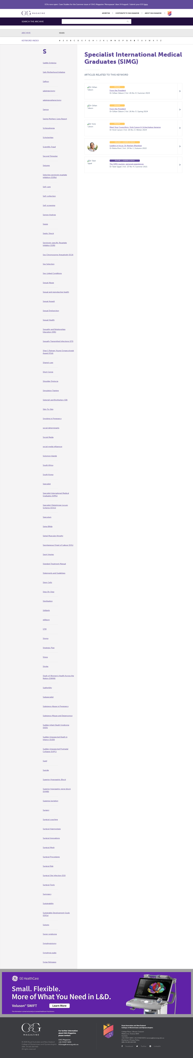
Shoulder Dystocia (50, 381)
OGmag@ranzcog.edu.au (68, 1044)
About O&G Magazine (153, 13)
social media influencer (52, 446)
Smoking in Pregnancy (52, 418)
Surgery (46, 810)
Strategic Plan (48, 648)
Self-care (47, 187)
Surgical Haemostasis (52, 829)
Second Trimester (50, 156)
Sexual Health (48, 320)
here (146, 4)
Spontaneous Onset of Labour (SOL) (58, 545)
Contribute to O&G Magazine (127, 13)
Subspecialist (48, 697)
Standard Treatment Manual (54, 564)
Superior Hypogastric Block (54, 779)
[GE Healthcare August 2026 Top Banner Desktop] (96, 993)
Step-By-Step (48, 592)
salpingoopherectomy (52, 100)
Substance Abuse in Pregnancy (56, 706)
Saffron (46, 81)
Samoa (46, 109)
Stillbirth (46, 610)
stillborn (46, 620)
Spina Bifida (47, 526)
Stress (45, 657)
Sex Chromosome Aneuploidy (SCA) (58, 255)
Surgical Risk (48, 866)
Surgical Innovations (51, 838)
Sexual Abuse (48, 283)
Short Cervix (48, 372)
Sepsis (45, 224)
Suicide (46, 770)
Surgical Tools (49, 885)
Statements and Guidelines (54, 573)
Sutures (46, 925)
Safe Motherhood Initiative (54, 72)
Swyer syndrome (50, 934)
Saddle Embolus (49, 63)
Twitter (143, 1046)
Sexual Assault (49, 301)
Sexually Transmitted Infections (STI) (58, 341)
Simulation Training (51, 391)
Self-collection (49, 196)
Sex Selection (48, 264)
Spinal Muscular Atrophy (53, 536)
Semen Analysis (49, 215)
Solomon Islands (50, 456)
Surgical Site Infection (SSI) (54, 875)
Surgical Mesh (48, 847)
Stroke (45, 666)
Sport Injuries (48, 554)
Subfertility (47, 688)
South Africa (48, 465)
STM (44, 629)
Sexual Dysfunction (51, 311)
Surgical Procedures (51, 857)
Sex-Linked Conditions (52, 273)
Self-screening (49, 205)
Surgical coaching (50, 819)
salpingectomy (49, 91)
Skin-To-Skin (48, 409)
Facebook (129, 1046)
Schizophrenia (49, 128)
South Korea (48, 474)
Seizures (46, 165)
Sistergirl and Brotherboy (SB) (55, 400)
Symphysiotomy (49, 943)
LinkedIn (157, 1046)
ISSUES (61, 33)
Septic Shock (48, 233)
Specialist (47, 484)
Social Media (48, 437)
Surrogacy (47, 894)
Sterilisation (48, 601)
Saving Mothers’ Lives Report (55, 119)
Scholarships (48, 137)
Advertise (106, 13)
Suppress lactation (50, 801)
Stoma (45, 638)
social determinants (51, 428)
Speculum (47, 517)
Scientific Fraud (49, 147)
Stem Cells (47, 582)
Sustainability (48, 903)
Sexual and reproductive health (56, 292)
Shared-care (48, 363)
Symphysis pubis (49, 953)
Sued (45, 761)
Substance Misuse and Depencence (57, 716)
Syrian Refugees (49, 962)
